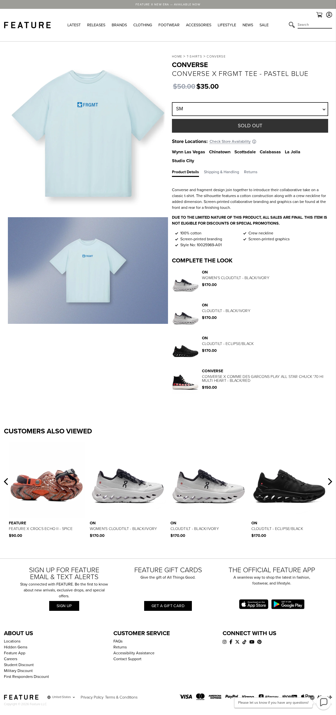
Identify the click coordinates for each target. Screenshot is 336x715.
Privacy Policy (92, 697)
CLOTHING (142, 25)
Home (177, 56)
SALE (264, 25)
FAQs (117, 641)
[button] (6, 481)
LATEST (74, 25)
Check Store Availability (230, 141)
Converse (216, 56)
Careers (10, 659)
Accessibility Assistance (133, 653)
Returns (120, 647)
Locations (12, 641)
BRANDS (119, 25)
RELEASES (96, 25)
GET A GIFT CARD (168, 605)
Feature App (14, 653)
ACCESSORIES (198, 25)
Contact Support (127, 659)
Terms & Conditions (121, 697)
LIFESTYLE (227, 25)
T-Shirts (194, 56)
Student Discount (19, 664)
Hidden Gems (15, 647)
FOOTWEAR (169, 25)
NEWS (248, 25)
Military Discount (18, 670)
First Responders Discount (26, 676)
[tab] (188, 173)
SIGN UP (64, 605)
